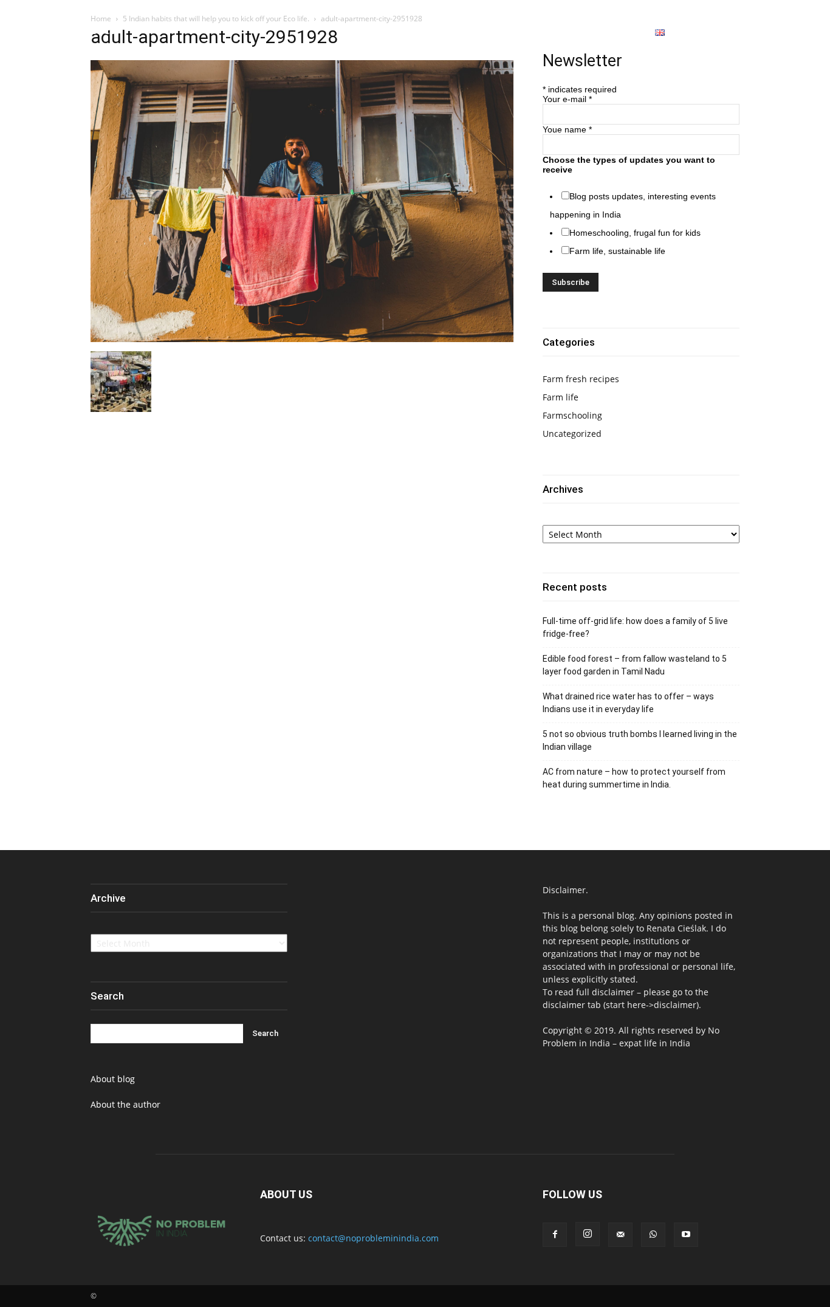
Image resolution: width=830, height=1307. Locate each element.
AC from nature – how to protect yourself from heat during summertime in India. (634, 778)
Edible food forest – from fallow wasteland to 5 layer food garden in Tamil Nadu (635, 665)
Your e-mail (567, 99)
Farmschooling (572, 415)
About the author (125, 1104)
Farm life (560, 397)
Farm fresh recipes (581, 379)
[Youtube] (801, 33)
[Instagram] (756, 33)
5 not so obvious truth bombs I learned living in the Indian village (640, 740)
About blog (113, 1079)
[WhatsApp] (778, 33)
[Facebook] (734, 33)
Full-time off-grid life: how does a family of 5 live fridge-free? (635, 627)
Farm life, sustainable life (617, 251)
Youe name (567, 129)
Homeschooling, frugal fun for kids (635, 233)
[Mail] (620, 1235)
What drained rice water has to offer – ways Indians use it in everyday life (628, 702)
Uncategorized (572, 433)
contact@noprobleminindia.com (373, 1238)
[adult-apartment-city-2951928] (302, 339)
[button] (703, 32)
